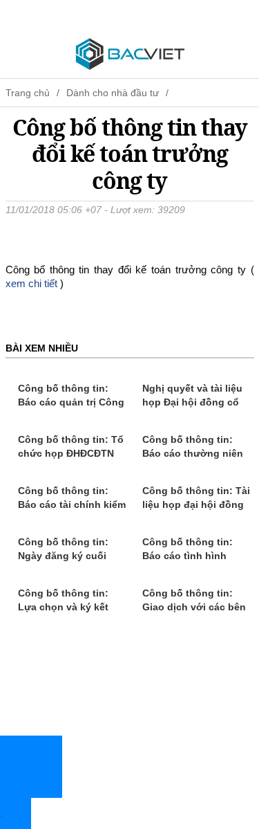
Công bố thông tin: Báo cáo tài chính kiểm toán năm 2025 (72, 504)
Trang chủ (28, 92)
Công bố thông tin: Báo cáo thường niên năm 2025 (192, 453)
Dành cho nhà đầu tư (112, 92)
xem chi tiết (31, 283)
